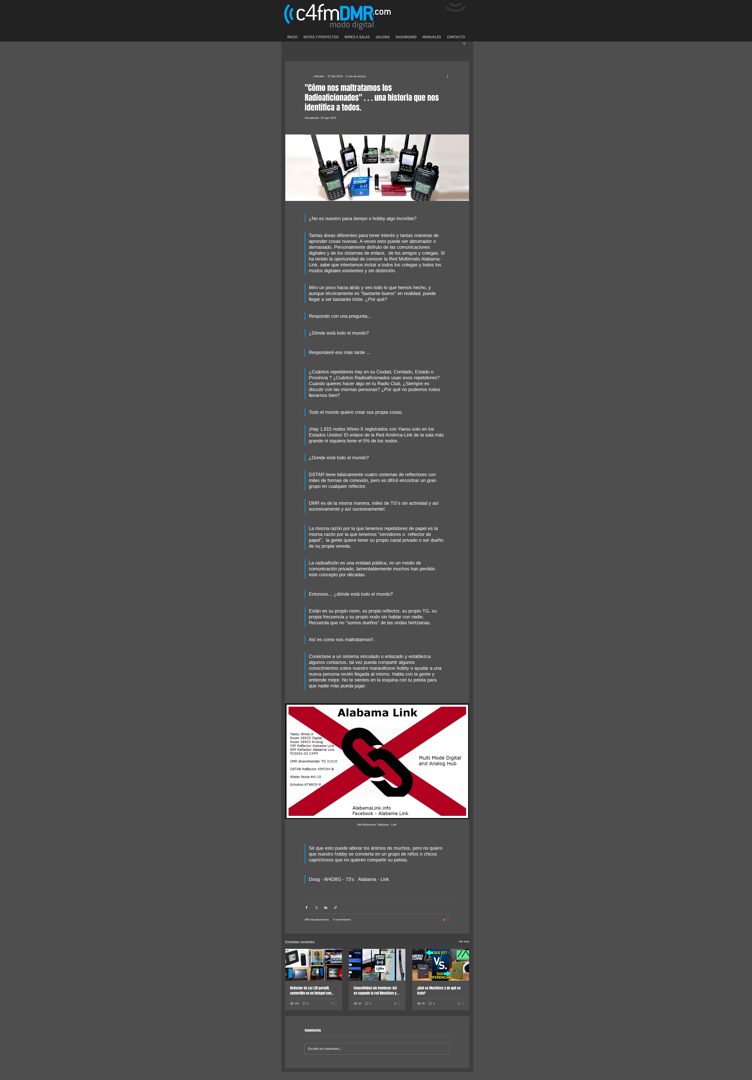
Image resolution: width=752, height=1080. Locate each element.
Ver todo (464, 941)
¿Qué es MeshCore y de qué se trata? (439, 991)
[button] (464, 43)
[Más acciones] (447, 76)
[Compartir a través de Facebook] (306, 907)
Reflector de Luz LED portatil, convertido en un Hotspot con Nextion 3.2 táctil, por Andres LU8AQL (310, 991)
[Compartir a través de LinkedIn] (326, 907)
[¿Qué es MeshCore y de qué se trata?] (440, 965)
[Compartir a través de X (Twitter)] (316, 907)
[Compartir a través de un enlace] (335, 907)
